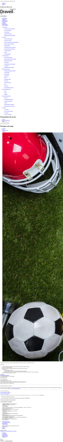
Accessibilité (4, 433)
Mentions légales (5, 436)
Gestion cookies (4, 434)
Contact (3, 427)
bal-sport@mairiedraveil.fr (16, 388)
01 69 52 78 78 (4, 426)
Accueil (3, 119)
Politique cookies (5, 435)
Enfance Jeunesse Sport (6, 120)
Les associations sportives (6, 422)
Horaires (3, 428)
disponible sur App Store (4, 431)
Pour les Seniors (4, 423)
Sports (3, 121)
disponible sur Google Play (12, 431)
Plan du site (4, 432)
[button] (3, 131)
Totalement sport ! (5, 424)
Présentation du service (5, 421)
